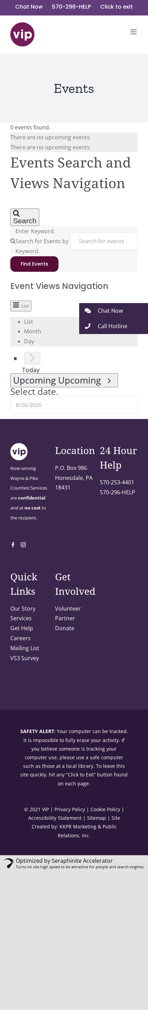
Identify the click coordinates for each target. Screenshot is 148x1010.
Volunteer (68, 608)
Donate (64, 628)
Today (31, 370)
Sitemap (96, 818)
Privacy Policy (69, 809)
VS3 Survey (24, 658)
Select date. (34, 392)
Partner (65, 618)
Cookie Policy (105, 809)
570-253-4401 (117, 482)
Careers (20, 638)
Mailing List (24, 648)
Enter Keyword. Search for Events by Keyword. (41, 241)
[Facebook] (12, 544)
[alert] (74, 137)
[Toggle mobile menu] (134, 31)
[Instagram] (23, 544)
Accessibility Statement (55, 818)
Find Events (34, 263)
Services (21, 618)
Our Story (22, 608)
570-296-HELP (117, 492)
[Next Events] (32, 358)
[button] (113, 311)
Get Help (21, 628)
